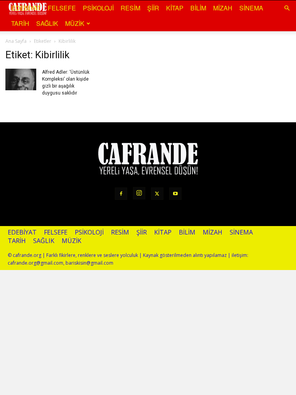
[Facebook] (121, 193)
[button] (287, 7)
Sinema (251, 7)
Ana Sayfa (16, 41)
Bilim (198, 7)
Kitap (174, 7)
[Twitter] (157, 193)
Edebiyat (26, 7)
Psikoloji (98, 7)
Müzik (74, 23)
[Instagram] (139, 193)
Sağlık (47, 23)
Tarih (20, 23)
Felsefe (62, 7)
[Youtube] (175, 193)
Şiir (153, 7)
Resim (130, 7)
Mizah (222, 7)
